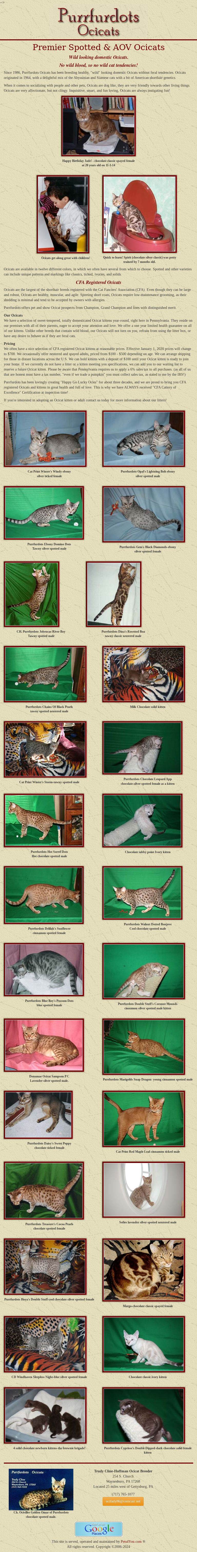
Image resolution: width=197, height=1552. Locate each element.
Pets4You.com (131, 1542)
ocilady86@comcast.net (123, 1501)
